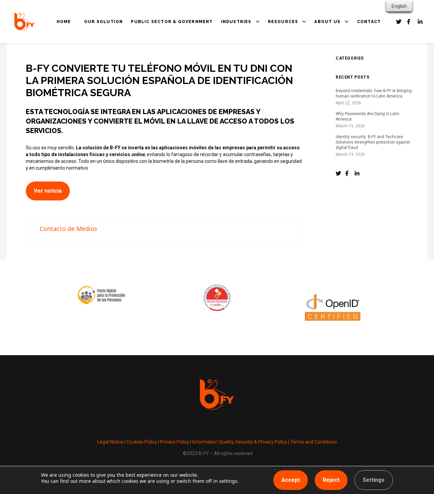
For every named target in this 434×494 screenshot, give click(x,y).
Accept (290, 480)
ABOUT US (327, 21)
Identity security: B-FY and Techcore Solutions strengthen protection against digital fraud (373, 142)
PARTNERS (334, 59)
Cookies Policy (141, 442)
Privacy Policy (174, 442)
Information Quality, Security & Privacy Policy (239, 442)
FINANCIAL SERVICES (254, 68)
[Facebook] (398, 21)
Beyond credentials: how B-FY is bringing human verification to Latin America (374, 93)
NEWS (282, 68)
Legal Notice (110, 442)
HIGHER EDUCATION (252, 78)
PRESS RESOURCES (298, 87)
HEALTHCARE (244, 59)
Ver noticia (48, 191)
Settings (373, 480)
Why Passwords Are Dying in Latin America (367, 116)
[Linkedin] (420, 21)
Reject (331, 480)
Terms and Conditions (313, 442)
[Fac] (348, 173)
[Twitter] (338, 173)
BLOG (282, 59)
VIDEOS (284, 78)
